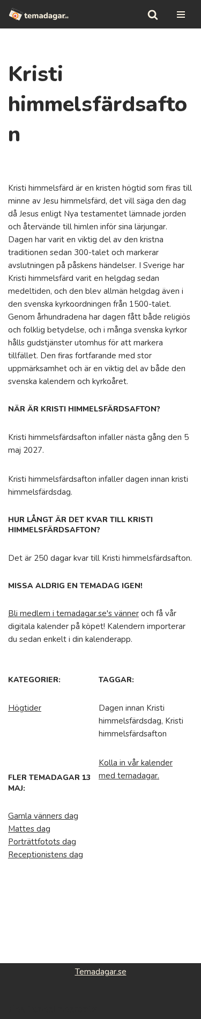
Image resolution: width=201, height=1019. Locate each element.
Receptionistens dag (45, 854)
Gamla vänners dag (43, 816)
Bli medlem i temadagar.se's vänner (73, 613)
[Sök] (152, 14)
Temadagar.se (100, 971)
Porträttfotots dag (42, 841)
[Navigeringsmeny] (181, 14)
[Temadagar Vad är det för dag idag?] (39, 14)
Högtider (24, 708)
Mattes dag (29, 828)
